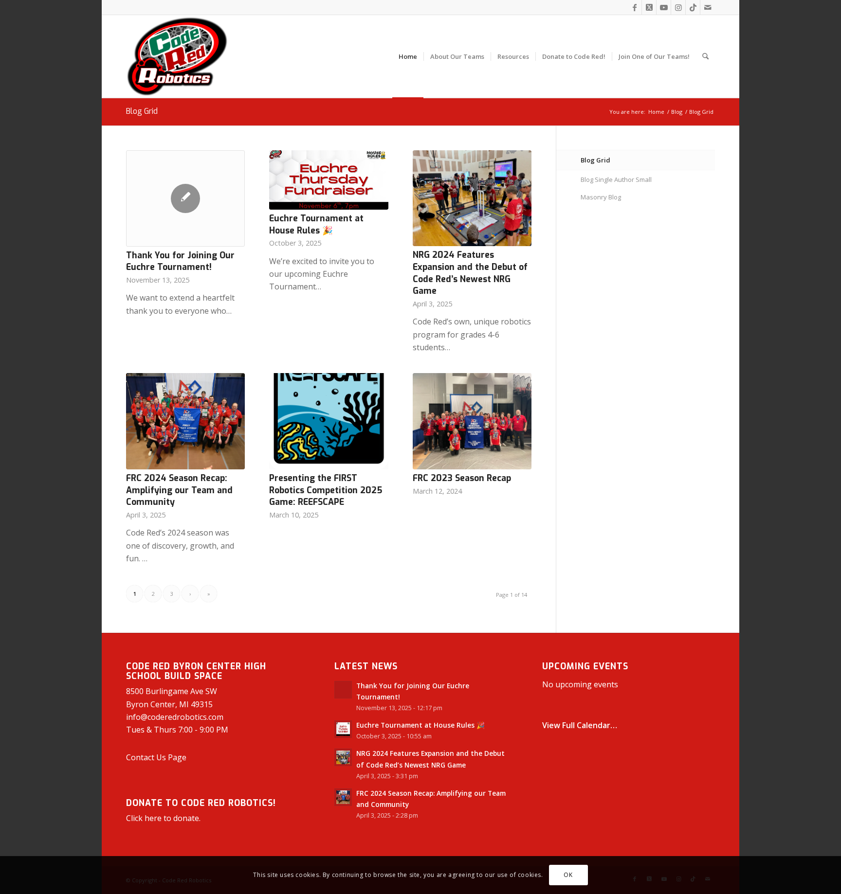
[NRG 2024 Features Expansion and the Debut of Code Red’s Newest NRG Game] (472, 198)
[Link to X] (649, 7)
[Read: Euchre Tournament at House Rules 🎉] (343, 729)
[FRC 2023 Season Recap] (472, 421)
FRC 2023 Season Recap (462, 478)
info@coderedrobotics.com (174, 717)
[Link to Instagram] (678, 7)
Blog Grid (142, 111)
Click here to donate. (163, 818)
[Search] (705, 56)
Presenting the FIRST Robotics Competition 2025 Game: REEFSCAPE (325, 490)
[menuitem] (407, 56)
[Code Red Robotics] (177, 56)
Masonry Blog (601, 197)
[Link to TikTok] (693, 7)
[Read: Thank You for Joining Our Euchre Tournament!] (343, 689)
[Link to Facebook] (634, 7)
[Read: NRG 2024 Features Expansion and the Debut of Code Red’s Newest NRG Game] (343, 757)
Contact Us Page (156, 757)
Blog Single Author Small (616, 179)
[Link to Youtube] (664, 7)
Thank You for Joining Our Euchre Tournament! (180, 261)
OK (568, 875)
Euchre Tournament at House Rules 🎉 (316, 224)
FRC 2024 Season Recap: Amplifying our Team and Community (179, 490)
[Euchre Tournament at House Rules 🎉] (328, 180)
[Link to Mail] (707, 7)
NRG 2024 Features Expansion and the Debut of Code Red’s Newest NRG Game (470, 273)
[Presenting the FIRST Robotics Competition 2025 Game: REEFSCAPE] (328, 421)
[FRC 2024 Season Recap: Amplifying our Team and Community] (185, 421)
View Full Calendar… (579, 725)
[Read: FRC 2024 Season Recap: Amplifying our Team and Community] (343, 797)
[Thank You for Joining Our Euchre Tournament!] (185, 198)
